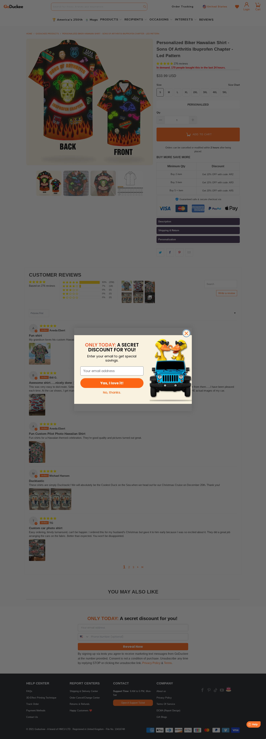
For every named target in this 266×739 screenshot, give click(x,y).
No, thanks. (112, 392)
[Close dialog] (186, 333)
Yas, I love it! (111, 383)
